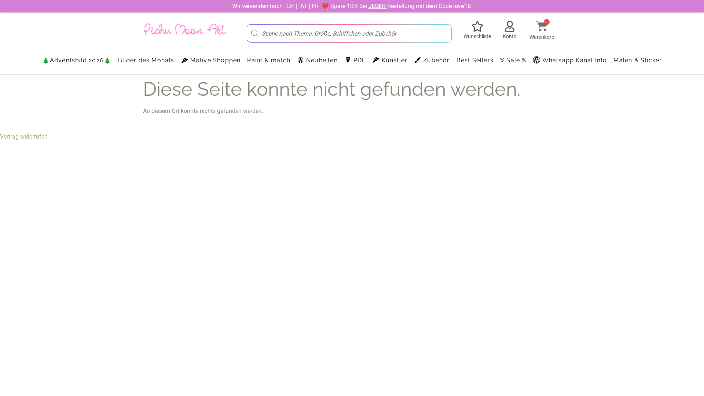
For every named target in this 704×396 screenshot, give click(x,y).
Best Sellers (475, 60)
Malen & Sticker (637, 60)
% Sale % (513, 60)
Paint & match (268, 60)
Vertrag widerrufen (24, 136)
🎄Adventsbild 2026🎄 (77, 60)
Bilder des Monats (146, 60)
